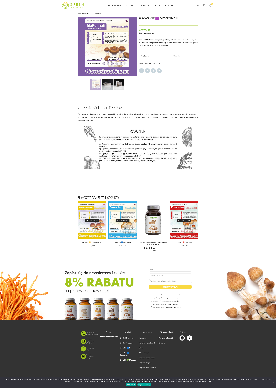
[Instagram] (189, 338)
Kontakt (169, 5)
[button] (141, 70)
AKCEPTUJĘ (131, 385)
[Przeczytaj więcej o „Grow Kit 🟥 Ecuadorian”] (197, 222)
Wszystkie (98, 13)
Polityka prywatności (147, 343)
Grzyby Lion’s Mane (127, 338)
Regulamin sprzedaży (147, 358)
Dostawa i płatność (165, 338)
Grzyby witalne (112, 5)
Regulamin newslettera (147, 368)
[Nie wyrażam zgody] (273, 382)
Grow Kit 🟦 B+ (125, 348)
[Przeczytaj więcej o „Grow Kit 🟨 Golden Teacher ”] (105, 222)
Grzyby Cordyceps (126, 343)
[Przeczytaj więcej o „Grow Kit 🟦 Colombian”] (135, 222)
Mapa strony (144, 353)
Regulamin (143, 338)
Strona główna (83, 13)
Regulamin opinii (145, 363)
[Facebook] (182, 338)
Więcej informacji (144, 385)
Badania (145, 5)
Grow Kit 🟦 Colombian (124, 354)
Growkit (131, 5)
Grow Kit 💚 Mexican (128, 360)
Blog (157, 5)
